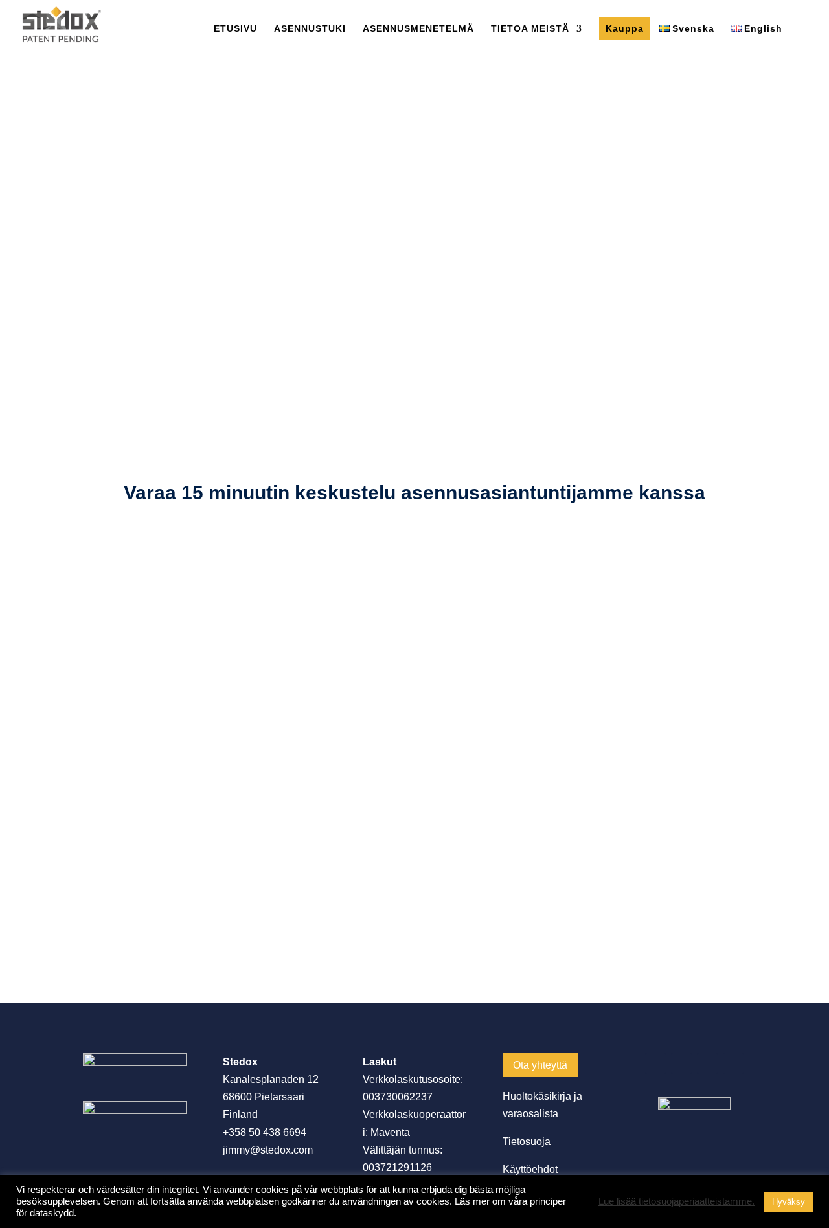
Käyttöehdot (530, 1169)
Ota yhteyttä (540, 1065)
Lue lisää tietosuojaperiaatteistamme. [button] (676, 1201)
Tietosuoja (527, 1141)
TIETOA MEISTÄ (530, 29)
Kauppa (625, 28)
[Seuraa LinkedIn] (681, 1063)
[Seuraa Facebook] (655, 1063)
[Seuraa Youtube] (733, 1063)
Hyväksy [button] (788, 1202)
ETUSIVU (235, 29)
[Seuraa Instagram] (707, 1063)
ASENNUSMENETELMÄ (418, 29)
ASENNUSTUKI (310, 29)
